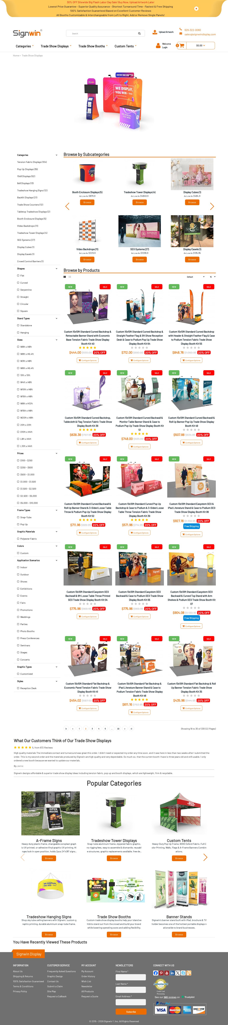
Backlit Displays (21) (27, 197)
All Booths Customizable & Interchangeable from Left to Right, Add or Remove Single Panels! (110, 15)
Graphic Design (55, 976)
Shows (23, 581)
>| (131, 729)
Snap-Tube (25, 517)
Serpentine (26, 289)
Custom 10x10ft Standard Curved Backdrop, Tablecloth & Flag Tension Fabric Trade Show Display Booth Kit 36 (88, 421)
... (111, 729)
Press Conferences (29, 638)
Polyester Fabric (28, 538)
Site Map (51, 991)
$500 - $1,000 (27, 474)
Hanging (24, 332)
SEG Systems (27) (26, 239)
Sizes (20, 339)
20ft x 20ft (25, 424)
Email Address (124, 996)
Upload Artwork (166, 32)
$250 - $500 (26, 467)
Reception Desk (28, 688)
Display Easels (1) (25, 254)
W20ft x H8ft (26, 417)
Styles (20, 681)
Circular (24, 303)
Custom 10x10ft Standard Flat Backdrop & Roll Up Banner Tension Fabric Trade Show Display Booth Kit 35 (191, 687)
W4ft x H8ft (26, 382)
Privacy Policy (20, 991)
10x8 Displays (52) (26, 176)
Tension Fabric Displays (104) (32, 162)
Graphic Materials (26, 531)
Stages (23, 652)
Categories (22, 154)
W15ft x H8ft (26, 396)
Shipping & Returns (23, 976)
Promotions (26, 609)
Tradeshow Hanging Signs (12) (32, 190)
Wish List (86, 981)
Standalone (26, 325)
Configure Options (89, 360)
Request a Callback (56, 996)
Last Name (122, 983)
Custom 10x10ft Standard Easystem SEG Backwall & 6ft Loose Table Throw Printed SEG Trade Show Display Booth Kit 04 (87, 595)
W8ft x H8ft (26, 346)
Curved (24, 282)
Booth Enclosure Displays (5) (31, 218)
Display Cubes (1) (25, 247)
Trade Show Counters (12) (30, 204)
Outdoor (24, 574)
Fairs (23, 602)
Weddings (25, 617)
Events (23, 595)
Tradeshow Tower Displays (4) (32, 232)
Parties (24, 624)
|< (66, 729)
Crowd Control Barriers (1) (30, 261)
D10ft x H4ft (26, 431)
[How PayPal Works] (179, 1016)
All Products (87, 991)
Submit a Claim (55, 986)
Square (24, 311)
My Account (87, 971)
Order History (88, 976)
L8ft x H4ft (25, 438)
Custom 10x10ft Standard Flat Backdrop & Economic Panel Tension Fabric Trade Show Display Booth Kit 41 (87, 687)
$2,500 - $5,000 (28, 495)
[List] (70, 277)
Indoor (23, 567)
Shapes (21, 268)
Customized (26, 673)
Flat (22, 275)
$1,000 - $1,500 (28, 481)
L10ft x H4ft (26, 446)
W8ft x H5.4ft (27, 353)
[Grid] (65, 277)
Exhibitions (26, 588)
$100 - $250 (26, 460)
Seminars (25, 645)
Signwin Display (28, 954)
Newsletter (86, 986)
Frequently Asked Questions (61, 971)
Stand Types (23, 318)
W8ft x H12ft (26, 403)
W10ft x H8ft (26, 389)
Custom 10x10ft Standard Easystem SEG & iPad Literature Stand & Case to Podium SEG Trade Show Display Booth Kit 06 (191, 507)
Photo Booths (27, 631)
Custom (24, 553)
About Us (18, 971)
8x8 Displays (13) (25, 183)
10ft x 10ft (25, 375)
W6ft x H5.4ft (27, 368)
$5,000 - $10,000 (29, 502)
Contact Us (53, 981)
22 (118, 729)
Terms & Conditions (23, 986)
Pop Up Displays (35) (27, 169)
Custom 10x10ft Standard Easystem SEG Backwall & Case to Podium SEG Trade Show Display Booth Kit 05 (139, 595)
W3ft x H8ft (26, 361)
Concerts (25, 659)
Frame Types (23, 510)
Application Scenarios (28, 560)
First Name (122, 971)
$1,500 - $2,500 (28, 488)
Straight (24, 296)
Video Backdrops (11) (27, 225)
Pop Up (24, 524)
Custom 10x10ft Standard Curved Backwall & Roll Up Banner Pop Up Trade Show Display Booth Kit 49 (191, 421)
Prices (20, 453)
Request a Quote (89, 996)
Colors (20, 545)
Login (164, 47)
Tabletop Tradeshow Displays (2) (33, 211)
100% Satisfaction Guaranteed (28, 981)
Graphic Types (24, 666)
